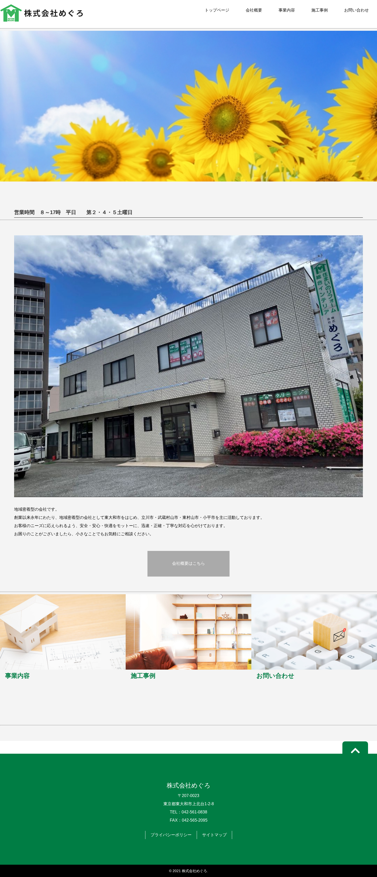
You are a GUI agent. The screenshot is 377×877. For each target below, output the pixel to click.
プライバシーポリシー (171, 835)
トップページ (217, 10)
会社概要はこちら (188, 563)
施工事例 (319, 10)
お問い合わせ (356, 10)
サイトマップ (214, 835)
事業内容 (287, 10)
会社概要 (254, 10)
